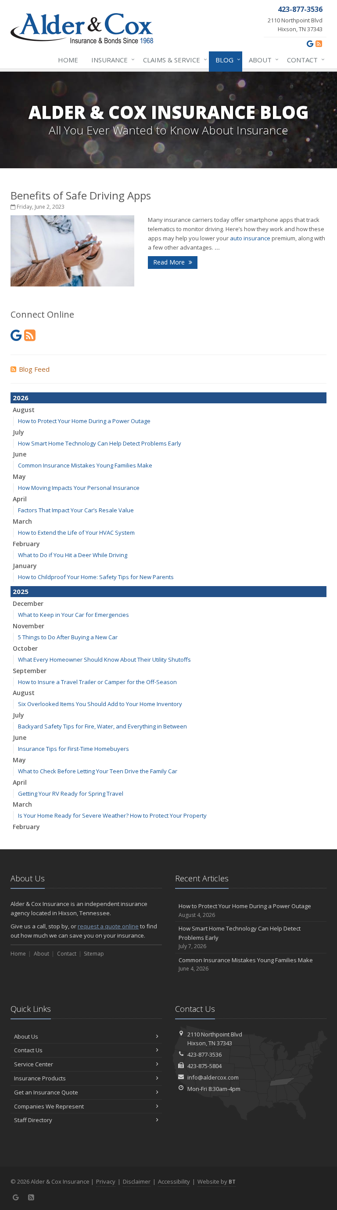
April (20, 499)
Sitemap (94, 953)
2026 (21, 397)
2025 (21, 591)
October (25, 648)
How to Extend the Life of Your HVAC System (76, 532)
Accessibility (174, 1181)
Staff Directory (33, 1120)
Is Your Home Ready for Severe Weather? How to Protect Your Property (112, 815)
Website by (216, 1181)
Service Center (33, 1064)
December (28, 603)
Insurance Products (40, 1078)
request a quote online (108, 926)
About (261, 59)
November (28, 626)
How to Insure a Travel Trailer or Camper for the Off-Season (97, 682)
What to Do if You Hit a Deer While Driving (72, 555)
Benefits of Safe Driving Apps (81, 195)
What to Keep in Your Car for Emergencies (73, 615)
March (22, 521)
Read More (169, 262)
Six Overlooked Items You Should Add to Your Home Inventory (100, 704)
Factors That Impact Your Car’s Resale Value (76, 510)
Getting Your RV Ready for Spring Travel (70, 793)
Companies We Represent (49, 1106)
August (24, 410)
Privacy (105, 1181)
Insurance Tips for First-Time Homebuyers (73, 749)
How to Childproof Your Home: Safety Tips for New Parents (96, 577)
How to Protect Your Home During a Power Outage (84, 421)
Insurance (110, 59)
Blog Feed (34, 369)
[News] (318, 43)
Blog (225, 59)
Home (68, 59)
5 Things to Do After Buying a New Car (68, 637)
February (26, 544)
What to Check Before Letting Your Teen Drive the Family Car (97, 771)
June (19, 454)
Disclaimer (137, 1181)
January (25, 566)
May (19, 476)
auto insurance (250, 238)
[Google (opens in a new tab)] (310, 43)
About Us (26, 1036)
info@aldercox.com (213, 1077)
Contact (303, 59)
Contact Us (28, 1050)
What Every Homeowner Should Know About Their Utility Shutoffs (104, 659)
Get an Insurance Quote (46, 1092)
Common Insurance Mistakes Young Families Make (85, 465)
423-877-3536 (204, 1054)
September (30, 671)
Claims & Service (173, 59)
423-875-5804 (204, 1066)
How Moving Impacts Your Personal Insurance (79, 488)
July (18, 432)
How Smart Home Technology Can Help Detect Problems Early (99, 443)
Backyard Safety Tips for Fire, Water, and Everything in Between (102, 726)
